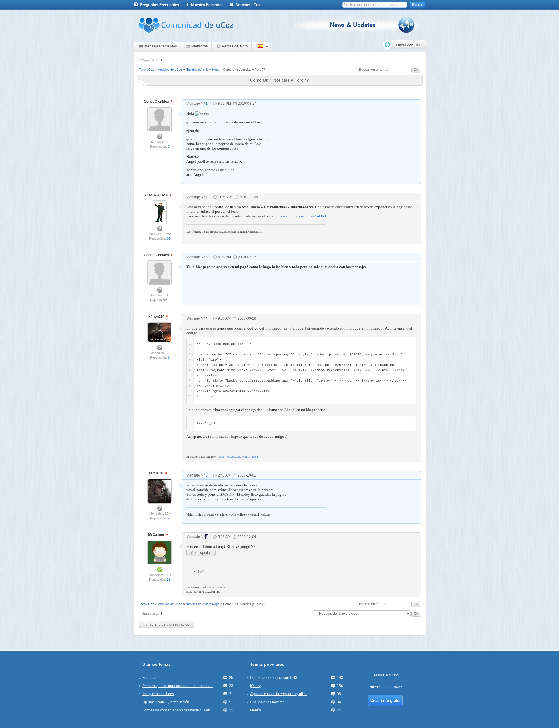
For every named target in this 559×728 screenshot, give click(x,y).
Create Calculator (385, 675)
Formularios (151, 678)
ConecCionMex (157, 102)
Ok (416, 70)
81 (168, 238)
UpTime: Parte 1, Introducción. (166, 702)
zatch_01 (157, 473)
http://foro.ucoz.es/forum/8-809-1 (238, 456)
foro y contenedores (158, 694)
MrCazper (156, 535)
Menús (255, 710)
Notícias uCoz (248, 5)
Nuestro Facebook (207, 5)
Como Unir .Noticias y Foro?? (244, 69)
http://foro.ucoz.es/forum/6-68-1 (300, 216)
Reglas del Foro (235, 46)
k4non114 (156, 316)
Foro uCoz (146, 69)
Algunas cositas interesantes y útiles (278, 694)
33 (168, 579)
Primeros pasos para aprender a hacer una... (177, 686)
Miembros (199, 46)
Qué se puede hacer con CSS (273, 678)
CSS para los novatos (267, 702)
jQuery (255, 686)
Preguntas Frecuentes (159, 5)
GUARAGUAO (157, 195)
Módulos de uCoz (170, 69)
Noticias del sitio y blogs (203, 69)
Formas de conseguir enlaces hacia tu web (176, 710)
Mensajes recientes (160, 46)
